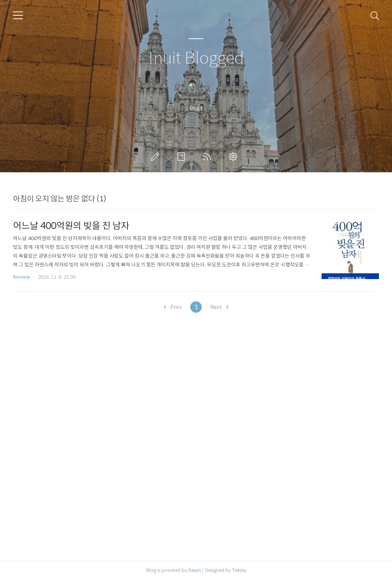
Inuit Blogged (196, 58)
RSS (208, 156)
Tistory (239, 570)
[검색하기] (375, 15)
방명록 (182, 156)
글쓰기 (156, 156)
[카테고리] (18, 15)
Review (21, 277)
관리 (234, 156)
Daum (194, 570)
